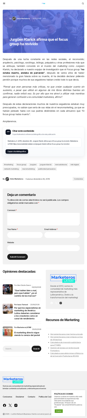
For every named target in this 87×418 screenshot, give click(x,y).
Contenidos (78, 179)
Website (10, 242)
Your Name (12, 229)
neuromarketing (28, 169)
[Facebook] (51, 303)
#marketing (8, 164)
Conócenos (7, 397)
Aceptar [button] (58, 411)
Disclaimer (20, 397)
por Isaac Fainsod (21, 305)
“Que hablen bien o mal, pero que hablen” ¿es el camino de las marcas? (25, 293)
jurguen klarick (45, 164)
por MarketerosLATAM (22, 327)
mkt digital (75, 164)
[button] (4, 3)
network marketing (11, 169)
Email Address (51, 229)
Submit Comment (17, 257)
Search (36, 349)
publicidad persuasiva (47, 169)
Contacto (31, 397)
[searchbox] (17, 349)
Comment (12, 210)
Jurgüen (33, 164)
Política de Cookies (46, 397)
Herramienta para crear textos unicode (66, 334)
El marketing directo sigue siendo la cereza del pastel (27, 333)
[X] (56, 303)
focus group (21, 164)
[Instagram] (60, 303)
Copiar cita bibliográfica (17, 151)
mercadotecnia (61, 164)
